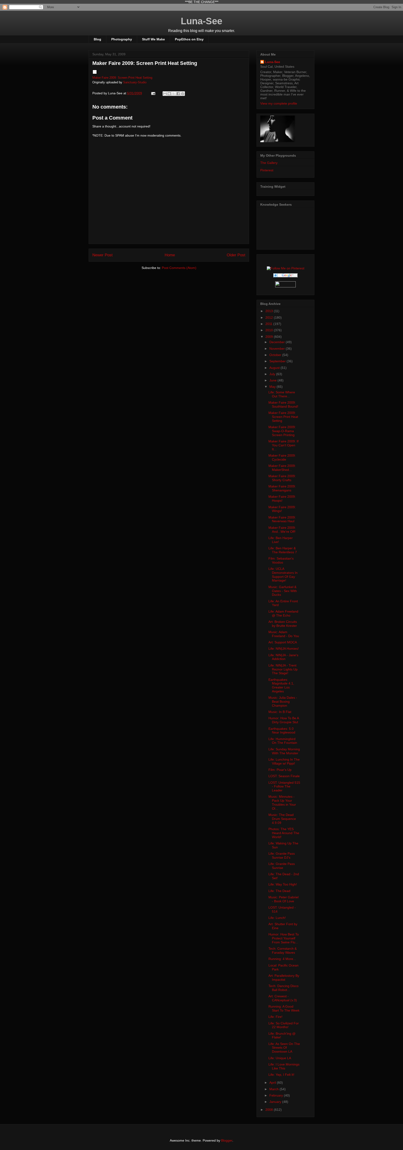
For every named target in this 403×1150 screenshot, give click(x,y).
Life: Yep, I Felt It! (281, 1074)
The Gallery (269, 163)
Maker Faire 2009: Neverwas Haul (282, 519)
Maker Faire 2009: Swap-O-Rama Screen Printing (282, 431)
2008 (269, 1109)
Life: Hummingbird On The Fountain (282, 741)
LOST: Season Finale (284, 776)
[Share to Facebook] (178, 93)
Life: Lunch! (277, 918)
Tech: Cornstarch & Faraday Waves (282, 950)
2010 (269, 330)
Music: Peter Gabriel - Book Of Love (283, 899)
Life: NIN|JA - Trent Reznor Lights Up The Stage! (283, 669)
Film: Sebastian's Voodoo (281, 560)
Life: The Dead (279, 891)
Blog (97, 39)
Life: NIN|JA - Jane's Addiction (283, 657)
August (275, 368)
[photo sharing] (94, 73)
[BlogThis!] (169, 93)
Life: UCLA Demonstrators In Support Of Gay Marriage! (283, 574)
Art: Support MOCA (282, 642)
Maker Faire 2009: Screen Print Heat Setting (122, 77)
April (273, 1082)
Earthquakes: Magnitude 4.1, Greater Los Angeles (281, 685)
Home (170, 255)
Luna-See (201, 21)
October (275, 355)
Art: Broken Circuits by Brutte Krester (282, 624)
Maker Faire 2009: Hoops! (282, 498)
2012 (269, 317)
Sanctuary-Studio (134, 82)
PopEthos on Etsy (189, 39)
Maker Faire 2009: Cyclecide (282, 457)
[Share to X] (173, 93)
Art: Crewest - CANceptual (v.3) (282, 998)
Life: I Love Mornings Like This (283, 1066)
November (277, 348)
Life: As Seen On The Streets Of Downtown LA (284, 1048)
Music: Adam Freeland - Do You (283, 634)
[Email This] (165, 93)
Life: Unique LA (279, 1058)
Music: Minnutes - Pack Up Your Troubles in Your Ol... (282, 802)
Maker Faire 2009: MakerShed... (282, 468)
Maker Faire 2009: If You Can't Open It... (283, 445)
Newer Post (102, 255)
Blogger (226, 1140)
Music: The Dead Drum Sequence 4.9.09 (282, 819)
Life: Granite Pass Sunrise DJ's (281, 855)
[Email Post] (152, 93)
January (275, 1102)
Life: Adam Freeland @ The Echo (283, 613)
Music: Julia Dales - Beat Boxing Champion (282, 701)
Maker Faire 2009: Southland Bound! (283, 404)
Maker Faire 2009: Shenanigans (282, 488)
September (278, 361)
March (274, 1089)
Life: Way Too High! (282, 884)
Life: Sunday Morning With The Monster (284, 751)
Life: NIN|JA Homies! (283, 648)
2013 (269, 311)
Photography (121, 39)
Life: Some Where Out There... (281, 394)
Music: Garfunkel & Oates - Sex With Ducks (282, 591)
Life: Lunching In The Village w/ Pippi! (284, 761)
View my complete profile (278, 103)
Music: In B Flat (279, 712)
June (273, 380)
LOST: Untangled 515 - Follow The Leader (284, 786)
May (273, 386)
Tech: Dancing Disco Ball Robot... (283, 988)
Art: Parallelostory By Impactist (283, 977)
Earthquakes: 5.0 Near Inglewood (281, 730)
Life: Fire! (275, 1017)
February (276, 1095)
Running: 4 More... (282, 959)
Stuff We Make (153, 39)
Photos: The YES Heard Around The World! (283, 833)
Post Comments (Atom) (179, 268)
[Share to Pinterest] (182, 93)
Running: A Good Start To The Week (283, 1008)
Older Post (236, 255)
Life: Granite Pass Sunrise (281, 866)
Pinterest (266, 170)
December (277, 342)
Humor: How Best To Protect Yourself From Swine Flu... (283, 938)
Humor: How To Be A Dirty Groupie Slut (283, 720)
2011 (269, 324)
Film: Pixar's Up (280, 770)
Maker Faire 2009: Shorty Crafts (282, 478)
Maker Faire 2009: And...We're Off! (282, 529)
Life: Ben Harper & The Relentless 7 (282, 550)
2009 (269, 337)
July (272, 374)
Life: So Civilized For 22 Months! (283, 1025)
